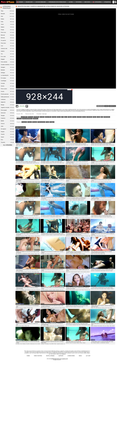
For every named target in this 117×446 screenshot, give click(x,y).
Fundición (7, 118)
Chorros (29, 122)
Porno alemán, (103, 270)
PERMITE (36, 118)
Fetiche (7, 86)
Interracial (7, 112)
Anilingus (7, 72)
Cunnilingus (7, 80)
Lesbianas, (75, 306)
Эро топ (64, 353)
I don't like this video (27, 106)
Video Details (100, 106)
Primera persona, (65, 271)
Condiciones (71, 355)
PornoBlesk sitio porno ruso (57, 2)
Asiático (7, 51)
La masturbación (7, 75)
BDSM (7, 120)
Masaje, (82, 289)
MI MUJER (36, 116)
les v (66, 116)
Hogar (21, 2)
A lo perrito (24, 122)
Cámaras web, (96, 216)
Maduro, (61, 234)
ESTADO (79, 116)
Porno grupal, (101, 288)
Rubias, (101, 253)
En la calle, (104, 216)
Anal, (17, 253)
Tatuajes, (44, 325)
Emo (7, 139)
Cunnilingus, (43, 234)
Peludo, (64, 234)
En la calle (7, 56)
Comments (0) (112, 106)
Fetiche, (53, 271)
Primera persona (41, 122)
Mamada (34, 122)
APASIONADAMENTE (27, 118)
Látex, (80, 289)
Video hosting (38, 355)
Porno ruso (61, 289)
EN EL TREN (48, 116)
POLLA (74, 116)
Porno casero (7, 88)
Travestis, (28, 307)
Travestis (112, 288)
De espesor (7, 129)
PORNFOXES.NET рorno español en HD (59, 358)
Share (106, 106)
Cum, (42, 216)
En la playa (7, 78)
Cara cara (31, 116)
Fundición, (108, 216)
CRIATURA (89, 116)
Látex (111, 216)
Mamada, (57, 216)
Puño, (99, 253)
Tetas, (20, 325)
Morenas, (67, 253)
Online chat (29, 2)
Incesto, (82, 271)
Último (71, 2)
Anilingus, (48, 253)
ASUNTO (19, 118)
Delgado (7, 59)
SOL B (58, 116)
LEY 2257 (88, 355)
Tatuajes (84, 342)
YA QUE (54, 116)
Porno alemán (7, 62)
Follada (69, 116)
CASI (98, 116)
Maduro (7, 27)
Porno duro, (96, 253)
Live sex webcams (41, 2)
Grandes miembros (7, 64)
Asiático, (92, 216)
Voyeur (32, 307)
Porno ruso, (20, 253)
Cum (7, 45)
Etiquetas (107, 2)
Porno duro (7, 43)
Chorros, (70, 342)
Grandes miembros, (56, 234)
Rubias (60, 216)
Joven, (67, 324)
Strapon (7, 131)
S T (62, 116)
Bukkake (83, 253)
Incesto (7, 91)
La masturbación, (52, 216)
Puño (47, 122)
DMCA (80, 355)
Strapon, (35, 253)
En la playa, (56, 253)
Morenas (7, 37)
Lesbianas (7, 99)
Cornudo (7, 83)
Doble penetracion (7, 96)
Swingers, (108, 288)
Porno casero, (33, 289)
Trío (7, 53)
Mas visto (87, 2)
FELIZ (94, 116)
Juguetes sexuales (7, 107)
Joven (59, 253)
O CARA (42, 116)
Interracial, (92, 270)
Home (28, 355)
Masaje (7, 104)
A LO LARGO (24, 116)
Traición (7, 134)
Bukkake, (22, 289)
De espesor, (70, 324)
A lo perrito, (47, 234)
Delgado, (100, 216)
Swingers (52, 122)
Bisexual (7, 35)
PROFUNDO (106, 116)
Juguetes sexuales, (60, 343)
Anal (7, 16)
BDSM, (52, 343)
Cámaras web (7, 48)
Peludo (7, 29)
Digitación (7, 102)
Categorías (98, 2)
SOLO (84, 116)
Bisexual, (52, 253)
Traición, (113, 325)
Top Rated (78, 2)
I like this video (17, 106)
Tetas (38, 253)
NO (101, 116)
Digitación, (57, 289)
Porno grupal (7, 110)
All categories (7, 145)
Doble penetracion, (46, 216)
